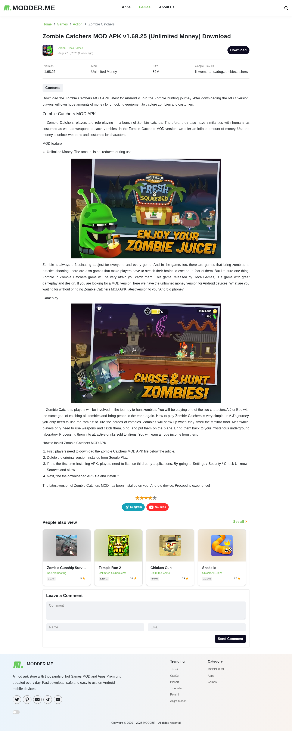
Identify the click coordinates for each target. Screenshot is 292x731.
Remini (174, 694)
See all (238, 521)
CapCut (174, 675)
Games (144, 7)
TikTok (174, 669)
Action (62, 48)
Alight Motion (178, 701)
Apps (126, 7)
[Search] (286, 8)
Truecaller (176, 688)
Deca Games (75, 48)
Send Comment (230, 639)
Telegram (135, 506)
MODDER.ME (216, 669)
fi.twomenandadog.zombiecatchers (221, 72)
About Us (166, 7)
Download (238, 50)
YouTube (159, 506)
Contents (52, 88)
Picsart (174, 682)
